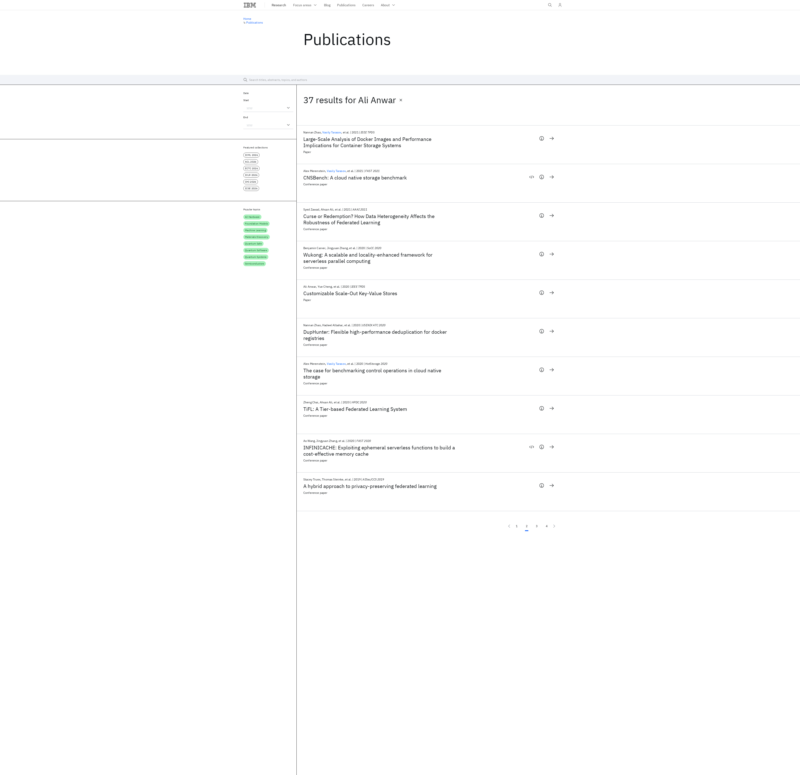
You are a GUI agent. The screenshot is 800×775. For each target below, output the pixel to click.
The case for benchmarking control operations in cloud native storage (372, 373)
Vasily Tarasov (331, 132)
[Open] (288, 107)
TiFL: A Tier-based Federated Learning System (355, 409)
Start (246, 100)
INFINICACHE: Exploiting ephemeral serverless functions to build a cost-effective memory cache (379, 450)
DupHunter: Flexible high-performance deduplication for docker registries (375, 335)
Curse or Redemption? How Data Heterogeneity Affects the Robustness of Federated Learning (369, 219)
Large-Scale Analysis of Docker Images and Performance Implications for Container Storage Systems (367, 142)
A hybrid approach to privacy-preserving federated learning (370, 486)
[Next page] (554, 526)
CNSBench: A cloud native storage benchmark (355, 177)
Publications (254, 22)
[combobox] (268, 108)
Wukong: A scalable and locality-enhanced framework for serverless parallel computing (367, 258)
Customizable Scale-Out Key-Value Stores (350, 293)
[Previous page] (509, 526)
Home (247, 19)
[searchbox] (400, 80)
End (245, 117)
